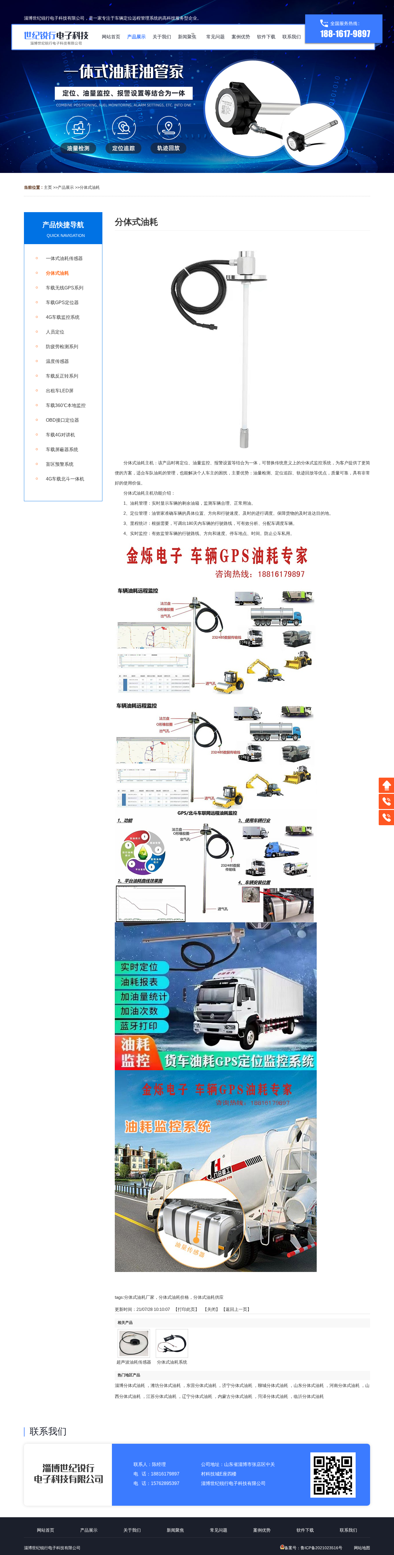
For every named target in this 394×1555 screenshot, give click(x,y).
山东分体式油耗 (309, 1385)
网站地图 (362, 1547)
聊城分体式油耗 (273, 1385)
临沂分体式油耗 (309, 1396)
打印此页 (186, 1309)
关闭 (211, 1309)
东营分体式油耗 (201, 1385)
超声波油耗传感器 (134, 1362)
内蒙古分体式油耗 (235, 1396)
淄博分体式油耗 (130, 1385)
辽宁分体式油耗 (197, 1396)
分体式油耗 (90, 187)
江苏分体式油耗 (161, 1396)
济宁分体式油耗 (237, 1385)
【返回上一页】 (236, 1309)
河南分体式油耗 (344, 1385)
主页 (48, 187)
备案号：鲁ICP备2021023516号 (313, 1547)
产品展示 (66, 187)
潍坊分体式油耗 (166, 1385)
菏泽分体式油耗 (273, 1396)
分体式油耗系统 (172, 1362)
